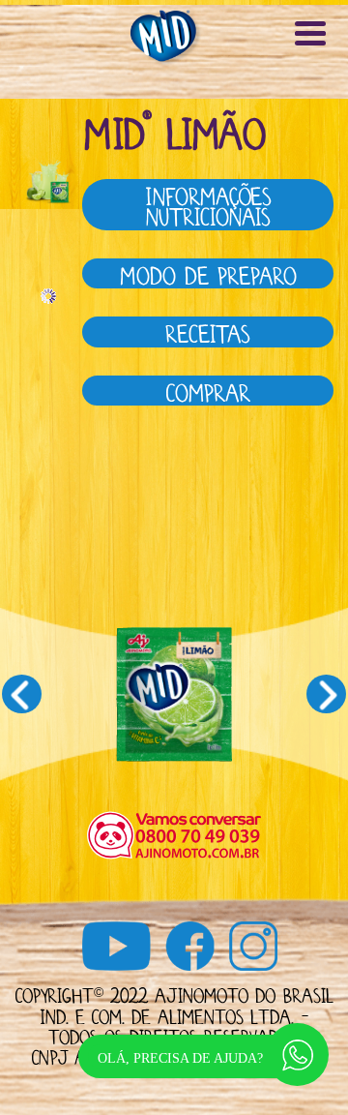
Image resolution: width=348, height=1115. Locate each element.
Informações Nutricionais (208, 204)
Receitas (207, 331)
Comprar (208, 390)
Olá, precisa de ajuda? (180, 1058)
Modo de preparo (208, 273)
